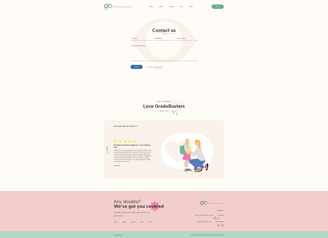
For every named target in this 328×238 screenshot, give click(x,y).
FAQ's (191, 6)
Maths (161, 6)
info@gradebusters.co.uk (204, 221)
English (171, 6)
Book (217, 6)
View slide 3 (107, 152)
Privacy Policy (118, 235)
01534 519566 (220, 221)
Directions (221, 215)
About (151, 6)
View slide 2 (107, 149)
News (181, 6)
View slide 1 (107, 147)
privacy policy (158, 67)
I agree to (155, 67)
